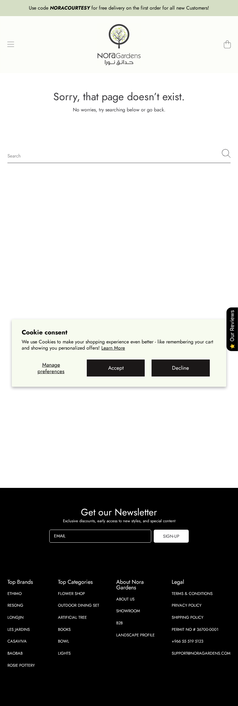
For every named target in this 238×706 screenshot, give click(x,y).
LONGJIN (15, 617)
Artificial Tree (72, 617)
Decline (180, 368)
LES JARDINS (18, 629)
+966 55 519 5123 (187, 641)
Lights (64, 653)
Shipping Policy (187, 617)
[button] (11, 44)
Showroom (128, 611)
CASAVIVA (17, 641)
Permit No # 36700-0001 (195, 629)
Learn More (113, 347)
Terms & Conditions (192, 593)
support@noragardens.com (201, 653)
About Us (125, 599)
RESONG (15, 605)
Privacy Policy (186, 605)
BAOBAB (15, 653)
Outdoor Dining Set (78, 605)
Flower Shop (71, 593)
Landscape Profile (135, 635)
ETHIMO (14, 593)
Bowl (63, 641)
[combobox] (119, 153)
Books (64, 629)
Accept (116, 368)
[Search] (226, 153)
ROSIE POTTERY (21, 665)
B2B (119, 623)
